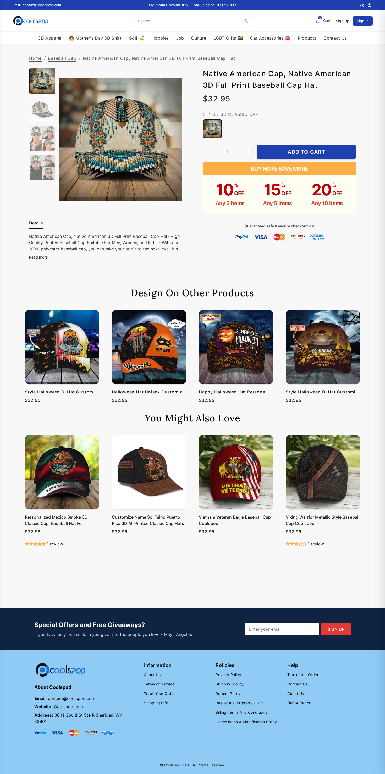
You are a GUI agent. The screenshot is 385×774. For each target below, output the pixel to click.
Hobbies (160, 38)
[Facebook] (362, 5)
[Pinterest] (369, 5)
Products (307, 38)
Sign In (362, 21)
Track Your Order (159, 693)
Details (36, 223)
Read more (38, 257)
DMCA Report (299, 703)
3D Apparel (49, 38)
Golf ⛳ (136, 38)
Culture (198, 38)
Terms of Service (159, 684)
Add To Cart (306, 152)
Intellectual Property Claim (239, 703)
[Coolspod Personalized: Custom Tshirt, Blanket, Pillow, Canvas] (30, 21)
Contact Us (335, 38)
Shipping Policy (230, 684)
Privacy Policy (228, 674)
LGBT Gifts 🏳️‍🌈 (228, 38)
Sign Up (342, 21)
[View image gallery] (172, 202)
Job (180, 38)
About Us (152, 674)
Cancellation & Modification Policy (246, 722)
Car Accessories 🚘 (270, 38)
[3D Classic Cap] (212, 128)
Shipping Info (156, 703)
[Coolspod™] (60, 670)
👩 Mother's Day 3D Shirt (95, 38)
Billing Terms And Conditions (241, 712)
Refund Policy (228, 693)
